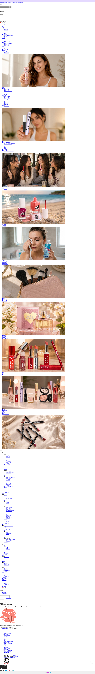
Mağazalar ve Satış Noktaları (8, 641)
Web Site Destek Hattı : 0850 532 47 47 (19, 2)
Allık (3, 27)
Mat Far (5, 92)
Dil (0, 23)
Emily (3, 413)
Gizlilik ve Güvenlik (7, 651)
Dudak (3, 141)
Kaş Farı (5, 101)
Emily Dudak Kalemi (5, 414)
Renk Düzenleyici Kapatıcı (8, 43)
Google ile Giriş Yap (3, 601)
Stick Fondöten (8, 471)
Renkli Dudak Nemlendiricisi (9, 151)
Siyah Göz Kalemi (9, 511)
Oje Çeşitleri (6, 636)
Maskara (3, 105)
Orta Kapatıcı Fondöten (10, 472)
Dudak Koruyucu (5, 150)
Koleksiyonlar (4, 335)
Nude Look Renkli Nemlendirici (9, 35)
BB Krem (5, 36)
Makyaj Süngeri (4, 263)
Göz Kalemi (4, 95)
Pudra (3, 46)
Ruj (4, 530)
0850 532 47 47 (15, 655)
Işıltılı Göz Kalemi (7, 97)
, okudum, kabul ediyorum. (9, 628)
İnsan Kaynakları (7, 642)
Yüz (3, 26)
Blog (5, 644)
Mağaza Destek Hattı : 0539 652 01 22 (6, 2)
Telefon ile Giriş (4, 593)
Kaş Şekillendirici (7, 104)
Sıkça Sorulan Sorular (7, 646)
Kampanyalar (4, 410)
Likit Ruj (5, 145)
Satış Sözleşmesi (7, 649)
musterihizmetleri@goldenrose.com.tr (10, 657)
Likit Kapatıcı (6, 44)
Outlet (3, 372)
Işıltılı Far (5, 93)
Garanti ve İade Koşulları (8, 650)
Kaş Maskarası (6, 102)
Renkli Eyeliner (6, 90)
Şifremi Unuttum (8, 598)
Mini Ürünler (4, 412)
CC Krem (5, 37)
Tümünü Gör (8, 463)
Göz (3, 87)
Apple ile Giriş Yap (3, 602)
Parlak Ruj (6, 148)
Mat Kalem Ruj (6, 146)
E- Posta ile (4, 592)
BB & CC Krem (5, 34)
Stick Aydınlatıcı (8, 460)
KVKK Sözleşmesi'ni (5, 628)
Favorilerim (4, 586)
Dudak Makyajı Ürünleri (8, 631)
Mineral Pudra (6, 48)
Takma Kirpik (4, 261)
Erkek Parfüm (4, 299)
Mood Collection (5, 338)
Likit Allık (6, 29)
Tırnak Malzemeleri (7, 632)
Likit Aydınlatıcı (6, 33)
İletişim (5, 639)
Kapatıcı (3, 42)
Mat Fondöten (6, 40)
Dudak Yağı (6, 542)
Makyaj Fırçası (4, 262)
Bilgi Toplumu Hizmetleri (8, 643)
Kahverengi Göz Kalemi (8, 99)
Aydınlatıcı (4, 31)
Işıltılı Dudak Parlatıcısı (8, 144)
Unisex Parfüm (4, 301)
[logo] (47, 5)
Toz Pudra (8, 482)
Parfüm (3, 298)
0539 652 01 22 (15, 656)
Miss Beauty (4, 337)
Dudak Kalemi (4, 149)
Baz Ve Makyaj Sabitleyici (6, 49)
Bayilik (5, 640)
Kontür (3, 50)
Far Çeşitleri (6, 634)
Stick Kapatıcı (6, 45)
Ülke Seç (5, 638)
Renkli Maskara (6, 106)
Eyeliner (3, 88)
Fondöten (3, 38)
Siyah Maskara (8, 521)
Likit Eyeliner (6, 89)
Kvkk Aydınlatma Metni (8, 647)
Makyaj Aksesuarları (7, 633)
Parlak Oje (8, 548)
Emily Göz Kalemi (7, 583)
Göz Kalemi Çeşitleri (7, 635)
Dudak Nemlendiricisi (7, 152)
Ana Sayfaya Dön (3, 607)
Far (4, 500)
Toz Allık (5, 28)
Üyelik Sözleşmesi (7, 648)
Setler (3, 411)
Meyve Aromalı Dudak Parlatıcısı (9, 143)
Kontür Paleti (6, 53)
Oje (3, 188)
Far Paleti (5, 94)
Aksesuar (3, 260)
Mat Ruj (5, 147)
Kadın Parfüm (4, 300)
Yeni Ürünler (4, 409)
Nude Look (4, 336)
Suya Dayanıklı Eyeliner (8, 91)
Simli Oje (5, 189)
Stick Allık (6, 30)
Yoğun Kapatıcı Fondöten (8, 41)
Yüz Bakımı (4, 225)
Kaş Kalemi (6, 103)
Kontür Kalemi (6, 52)
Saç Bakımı (4, 226)
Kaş (3, 100)
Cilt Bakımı (4, 224)
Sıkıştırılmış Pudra (7, 47)
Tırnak (3, 187)
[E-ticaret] (47, 672)
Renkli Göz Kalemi (7, 96)
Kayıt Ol (11, 627)
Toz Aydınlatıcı (6, 32)
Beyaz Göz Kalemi (7, 98)
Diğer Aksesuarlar (5, 264)
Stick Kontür (6, 51)
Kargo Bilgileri (6, 652)
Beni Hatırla (4, 598)
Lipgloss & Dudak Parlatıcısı (6, 142)
